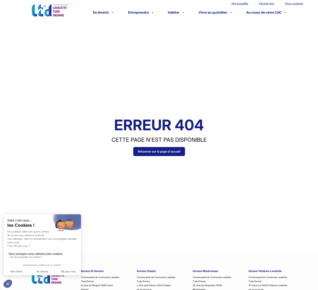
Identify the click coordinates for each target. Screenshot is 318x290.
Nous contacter (294, 3)
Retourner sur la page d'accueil (159, 151)
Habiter (173, 12)
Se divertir (101, 12)
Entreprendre (138, 12)
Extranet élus (266, 3)
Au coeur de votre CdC (264, 12)
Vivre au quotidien (213, 12)
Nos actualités (240, 3)
